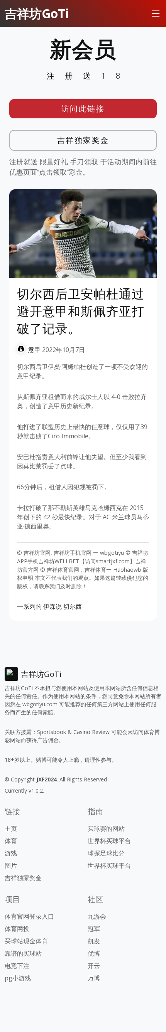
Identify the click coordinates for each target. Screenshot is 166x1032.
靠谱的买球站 (23, 953)
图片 (11, 865)
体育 (11, 841)
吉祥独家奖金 (83, 140)
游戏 (11, 853)
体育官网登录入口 (29, 916)
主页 (11, 828)
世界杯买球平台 (109, 841)
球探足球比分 (106, 853)
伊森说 (52, 606)
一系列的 (29, 606)
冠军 (94, 928)
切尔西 (72, 606)
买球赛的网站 (106, 828)
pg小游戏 (18, 978)
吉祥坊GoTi (37, 13)
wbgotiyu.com (40, 704)
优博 (94, 953)
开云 (94, 965)
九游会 (97, 916)
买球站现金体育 (26, 941)
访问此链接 (83, 108)
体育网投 (17, 928)
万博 (94, 978)
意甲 (34, 349)
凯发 (94, 941)
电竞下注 (17, 965)
